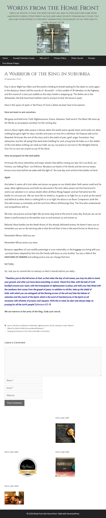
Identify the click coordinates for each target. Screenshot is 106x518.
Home (5, 58)
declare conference (21, 325)
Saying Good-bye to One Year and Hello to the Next (28, 331)
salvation (58, 325)
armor (9, 325)
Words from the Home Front (53, 8)
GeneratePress (73, 514)
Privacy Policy (60, 58)
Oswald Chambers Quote (24, 58)
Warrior (71, 325)
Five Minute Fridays (11, 63)
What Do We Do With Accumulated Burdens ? (25, 328)
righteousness (44, 325)
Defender (33, 325)
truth (65, 325)
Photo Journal (77, 58)
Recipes (91, 58)
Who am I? (44, 58)
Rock (52, 325)
